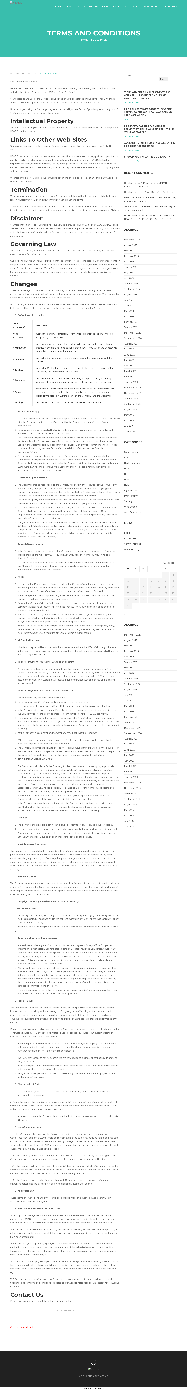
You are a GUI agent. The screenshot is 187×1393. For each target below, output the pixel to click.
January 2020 (131, 382)
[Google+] (71, 1316)
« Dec (127, 614)
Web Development (134, 512)
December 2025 (132, 239)
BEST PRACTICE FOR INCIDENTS (155, 192)
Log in (127, 533)
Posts (133, 6)
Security (128, 501)
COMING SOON (149, 6)
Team (68, 6)
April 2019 (129, 420)
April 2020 (129, 365)
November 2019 (132, 393)
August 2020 (130, 344)
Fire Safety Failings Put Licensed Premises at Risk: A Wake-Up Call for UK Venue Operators (149, 129)
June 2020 (129, 354)
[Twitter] (53, 1316)
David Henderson (48, 74)
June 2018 (129, 431)
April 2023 (129, 261)
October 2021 (131, 283)
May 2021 (129, 311)
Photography (131, 496)
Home (58, 6)
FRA (126, 119)
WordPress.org (131, 549)
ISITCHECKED (91, 6)
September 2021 (132, 289)
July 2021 (128, 300)
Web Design (130, 506)
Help (105, 6)
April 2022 (129, 278)
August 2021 (130, 294)
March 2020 (130, 371)
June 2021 (129, 305)
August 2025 (130, 245)
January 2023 (131, 267)
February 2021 (131, 322)
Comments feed (132, 544)
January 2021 (130, 327)
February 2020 (131, 376)
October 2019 (131, 398)
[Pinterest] (65, 1316)
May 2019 (129, 415)
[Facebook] (59, 1316)
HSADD (128, 479)
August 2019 (130, 409)
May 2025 (129, 250)
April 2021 (129, 316)
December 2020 (132, 333)
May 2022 (129, 272)
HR (126, 474)
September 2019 (132, 404)
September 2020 (133, 338)
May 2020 (129, 360)
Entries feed (130, 538)
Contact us (119, 6)
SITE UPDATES (169, 6)
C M (78, 6)
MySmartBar (130, 490)
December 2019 (132, 387)
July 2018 (129, 426)
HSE (126, 485)
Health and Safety (131, 102)
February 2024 (131, 256)
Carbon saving (131, 452)
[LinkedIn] (77, 1316)
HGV (126, 468)
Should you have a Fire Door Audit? (147, 156)
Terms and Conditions (93, 1388)
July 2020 (129, 349)
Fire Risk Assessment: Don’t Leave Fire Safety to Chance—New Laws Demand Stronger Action (148, 112)
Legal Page (99, 40)
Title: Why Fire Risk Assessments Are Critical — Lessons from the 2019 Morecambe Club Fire (147, 95)
